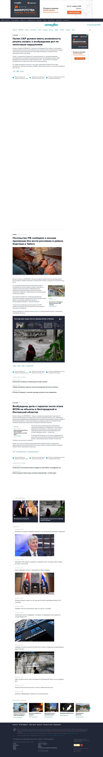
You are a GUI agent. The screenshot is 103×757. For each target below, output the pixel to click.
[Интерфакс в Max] (47, 751)
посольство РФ (29, 365)
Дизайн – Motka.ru (77, 751)
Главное (15, 30)
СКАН (39, 745)
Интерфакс (51, 25)
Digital (56, 30)
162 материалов (79, 717)
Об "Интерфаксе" (15, 20)
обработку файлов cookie (73, 733)
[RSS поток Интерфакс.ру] (45, 751)
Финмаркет (39, 20)
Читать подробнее (56, 304)
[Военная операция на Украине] (36, 711)
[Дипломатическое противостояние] (51, 711)
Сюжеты (68, 30)
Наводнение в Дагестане (80, 714)
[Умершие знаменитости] (67, 711)
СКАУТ (14, 746)
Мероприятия (66, 20)
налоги (22, 71)
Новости (62, 30)
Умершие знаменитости (66, 713)
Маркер (14, 747)
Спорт (39, 30)
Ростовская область (21, 451)
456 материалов (64, 715)
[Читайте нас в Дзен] (39, 751)
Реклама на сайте (48, 724)
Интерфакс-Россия (31, 20)
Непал (14, 365)
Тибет (23, 365)
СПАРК (14, 743)
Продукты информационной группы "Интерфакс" (33, 739)
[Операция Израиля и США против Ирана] (20, 712)
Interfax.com (23, 20)
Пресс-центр (32, 724)
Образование (59, 20)
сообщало (36, 311)
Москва (51, 30)
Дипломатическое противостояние (50, 714)
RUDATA (39, 746)
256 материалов (48, 717)
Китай (19, 365)
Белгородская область (33, 451)
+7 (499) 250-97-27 (60, 735)
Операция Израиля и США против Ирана (19, 714)
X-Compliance (16, 745)
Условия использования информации (81, 748)
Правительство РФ (17, 161)
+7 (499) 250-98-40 (51, 735)
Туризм (44, 20)
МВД (18, 71)
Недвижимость (51, 20)
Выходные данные (77, 749)
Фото (73, 30)
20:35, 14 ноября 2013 (23, 35)
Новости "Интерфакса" (42, 743)
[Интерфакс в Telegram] (41, 751)
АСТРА (14, 749)
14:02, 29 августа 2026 (23, 89)
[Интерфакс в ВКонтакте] (43, 751)
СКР (14, 71)
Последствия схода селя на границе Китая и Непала (34, 319)
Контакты (15, 724)
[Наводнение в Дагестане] (83, 711)
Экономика (33, 30)
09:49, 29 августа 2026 (23, 403)
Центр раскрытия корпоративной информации (47, 747)
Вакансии (39, 724)
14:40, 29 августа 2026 (22, 234)
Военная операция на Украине (35, 714)
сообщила (17, 108)
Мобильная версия (5, 20)
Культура (45, 30)
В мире (27, 30)
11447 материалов (33, 717)
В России (21, 30)
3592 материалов (17, 717)
